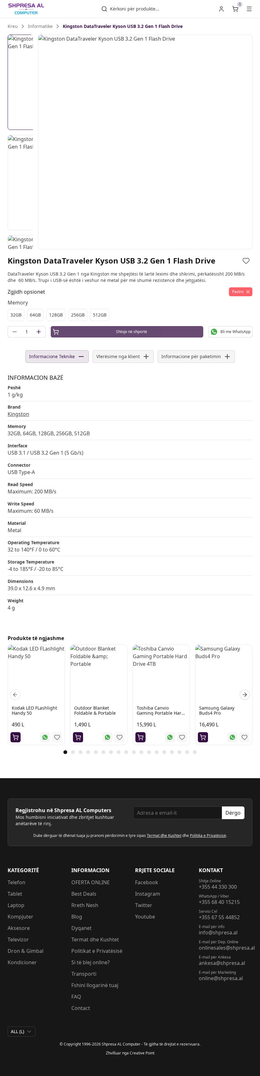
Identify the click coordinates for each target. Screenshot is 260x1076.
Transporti (83, 973)
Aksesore (19, 928)
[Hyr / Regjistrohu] (221, 9)
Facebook (146, 882)
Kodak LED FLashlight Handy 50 (34, 710)
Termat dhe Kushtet (164, 835)
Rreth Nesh (84, 905)
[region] (145, 142)
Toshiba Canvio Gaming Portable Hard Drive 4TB (160, 713)
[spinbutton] (27, 332)
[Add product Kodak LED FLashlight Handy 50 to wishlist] (57, 737)
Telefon (16, 882)
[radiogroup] (130, 315)
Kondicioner (22, 962)
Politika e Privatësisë (208, 835)
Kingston (18, 414)
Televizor (18, 939)
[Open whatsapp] (45, 737)
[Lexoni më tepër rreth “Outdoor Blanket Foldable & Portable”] (78, 737)
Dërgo (233, 812)
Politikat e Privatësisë (96, 950)
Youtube (145, 916)
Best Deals (83, 893)
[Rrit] (38, 332)
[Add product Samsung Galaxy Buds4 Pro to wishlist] (244, 737)
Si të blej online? (90, 962)
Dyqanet (81, 928)
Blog (76, 916)
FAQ (76, 996)
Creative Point (142, 1053)
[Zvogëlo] (14, 332)
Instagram (147, 893)
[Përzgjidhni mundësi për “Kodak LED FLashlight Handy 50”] (15, 737)
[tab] (65, 752)
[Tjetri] (245, 695)
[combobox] (22, 1031)
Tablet (15, 893)
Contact (80, 1008)
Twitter (143, 905)
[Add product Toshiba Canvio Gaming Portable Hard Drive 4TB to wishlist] (182, 737)
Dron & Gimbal (25, 950)
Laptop (16, 905)
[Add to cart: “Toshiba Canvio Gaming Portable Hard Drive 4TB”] (140, 737)
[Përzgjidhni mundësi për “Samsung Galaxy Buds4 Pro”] (203, 737)
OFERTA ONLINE (90, 882)
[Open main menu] (249, 9)
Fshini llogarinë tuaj (94, 985)
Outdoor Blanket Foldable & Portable (95, 710)
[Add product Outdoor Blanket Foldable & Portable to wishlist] (119, 737)
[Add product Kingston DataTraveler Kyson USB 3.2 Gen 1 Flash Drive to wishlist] (246, 260)
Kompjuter (20, 916)
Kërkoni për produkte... (134, 9)
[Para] (15, 695)
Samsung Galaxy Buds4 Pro (216, 710)
